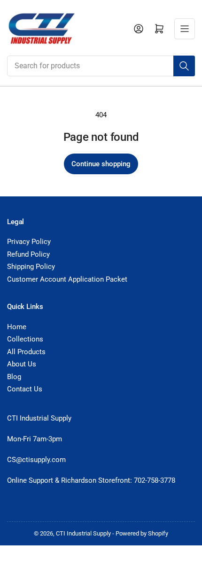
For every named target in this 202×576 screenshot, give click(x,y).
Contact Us (24, 389)
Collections (25, 339)
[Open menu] (184, 28)
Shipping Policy (31, 266)
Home (16, 327)
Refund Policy (28, 254)
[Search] (184, 66)
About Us (21, 364)
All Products (26, 352)
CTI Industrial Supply (83, 533)
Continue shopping (101, 164)
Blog (14, 377)
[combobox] (101, 66)
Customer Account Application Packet (67, 279)
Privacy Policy (29, 241)
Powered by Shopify (142, 533)
